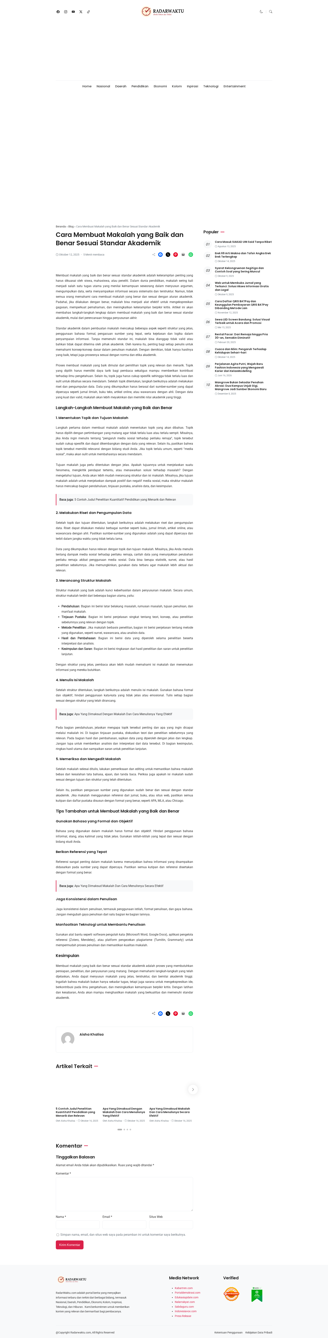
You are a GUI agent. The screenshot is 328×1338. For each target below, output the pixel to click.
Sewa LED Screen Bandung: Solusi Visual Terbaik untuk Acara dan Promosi (242, 321)
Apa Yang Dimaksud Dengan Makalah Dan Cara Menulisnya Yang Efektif (123, 714)
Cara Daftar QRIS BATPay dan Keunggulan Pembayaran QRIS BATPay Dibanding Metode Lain (241, 304)
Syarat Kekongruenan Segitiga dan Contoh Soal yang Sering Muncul (239, 270)
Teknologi (210, 86)
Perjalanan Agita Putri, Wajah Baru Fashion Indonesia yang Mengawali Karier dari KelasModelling (239, 367)
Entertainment (235, 86)
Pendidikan (140, 86)
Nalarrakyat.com (185, 1301)
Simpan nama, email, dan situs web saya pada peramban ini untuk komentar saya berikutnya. (123, 1234)
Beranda (61, 226)
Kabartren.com (184, 1288)
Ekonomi (160, 86)
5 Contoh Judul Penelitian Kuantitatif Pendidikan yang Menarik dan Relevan (125, 499)
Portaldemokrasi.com (187, 1292)
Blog (71, 226)
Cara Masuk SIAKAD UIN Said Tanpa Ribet (243, 242)
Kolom (177, 86)
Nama (61, 1217)
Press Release (183, 1315)
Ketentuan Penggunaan (228, 1332)
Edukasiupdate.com (186, 1297)
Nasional (103, 86)
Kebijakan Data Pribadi (258, 1332)
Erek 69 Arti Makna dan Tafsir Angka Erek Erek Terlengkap (243, 255)
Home (86, 86)
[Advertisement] (164, 52)
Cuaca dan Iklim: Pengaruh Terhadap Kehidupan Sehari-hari (240, 351)
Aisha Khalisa (92, 1034)
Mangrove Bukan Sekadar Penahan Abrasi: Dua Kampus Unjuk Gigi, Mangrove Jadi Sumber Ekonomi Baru (240, 385)
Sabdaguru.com (184, 1306)
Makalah (65, 213)
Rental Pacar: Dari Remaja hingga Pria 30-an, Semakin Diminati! (241, 336)
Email (107, 1217)
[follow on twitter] (81, 11)
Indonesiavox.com (185, 1311)
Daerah (120, 86)
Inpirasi (192, 86)
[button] (261, 11)
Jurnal (62, 1100)
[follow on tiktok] (88, 11)
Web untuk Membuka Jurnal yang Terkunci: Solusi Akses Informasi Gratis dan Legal (242, 286)
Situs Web (156, 1217)
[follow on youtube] (73, 11)
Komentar (63, 1173)
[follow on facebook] (58, 11)
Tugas (86, 1100)
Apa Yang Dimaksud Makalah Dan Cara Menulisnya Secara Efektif (118, 886)
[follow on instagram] (65, 11)
